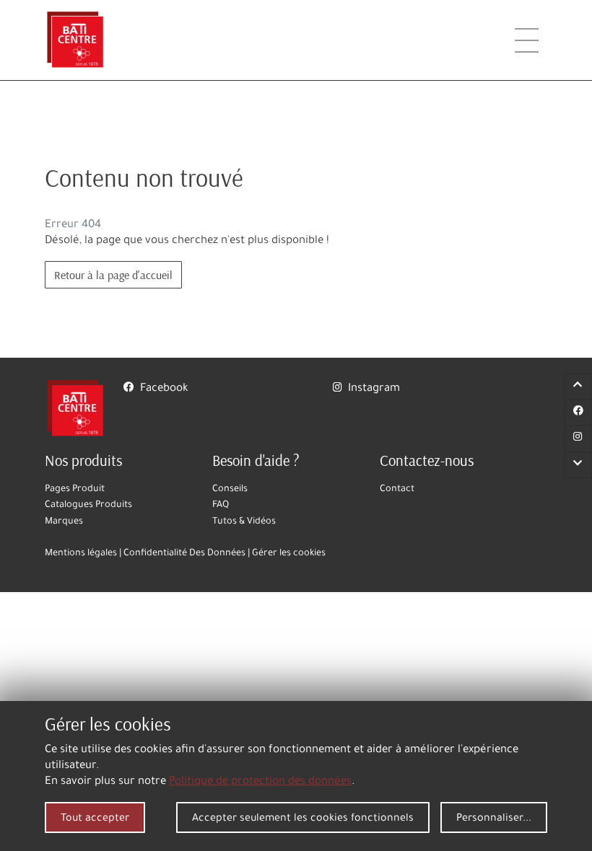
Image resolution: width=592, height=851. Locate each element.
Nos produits (83, 460)
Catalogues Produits (88, 506)
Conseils (230, 490)
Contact (397, 490)
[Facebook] (578, 413)
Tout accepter (95, 819)
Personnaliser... (493, 819)
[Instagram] (578, 439)
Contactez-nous (427, 460)
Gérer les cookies (289, 554)
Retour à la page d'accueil (113, 275)
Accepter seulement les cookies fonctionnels (303, 819)
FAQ (220, 506)
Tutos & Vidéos (244, 522)
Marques (64, 522)
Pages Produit (75, 490)
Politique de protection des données (260, 782)
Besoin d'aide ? (256, 460)
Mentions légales (81, 554)
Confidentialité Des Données (184, 554)
